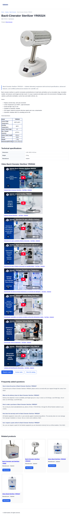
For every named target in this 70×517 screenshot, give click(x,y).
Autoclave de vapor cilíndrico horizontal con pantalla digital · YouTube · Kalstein (24, 266)
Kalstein (5, 4)
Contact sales (19, 372)
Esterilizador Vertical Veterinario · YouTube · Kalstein (17, 342)
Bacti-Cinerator (9, 22)
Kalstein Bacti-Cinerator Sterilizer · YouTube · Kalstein (18, 190)
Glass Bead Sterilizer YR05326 (57, 459)
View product (6, 470)
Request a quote (7, 372)
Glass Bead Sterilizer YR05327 (11, 494)
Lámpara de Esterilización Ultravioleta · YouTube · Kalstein (19, 368)
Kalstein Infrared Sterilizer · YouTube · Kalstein (16, 215)
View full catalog (30, 372)
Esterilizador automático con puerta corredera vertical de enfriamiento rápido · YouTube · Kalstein (29, 317)
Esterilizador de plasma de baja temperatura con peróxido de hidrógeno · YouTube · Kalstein (27, 291)
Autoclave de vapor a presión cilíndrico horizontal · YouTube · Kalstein (22, 240)
